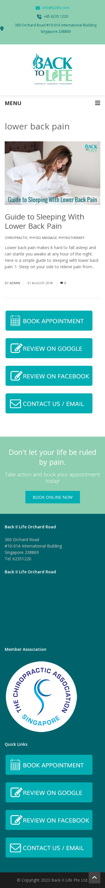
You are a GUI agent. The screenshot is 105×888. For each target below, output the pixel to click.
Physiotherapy (72, 237)
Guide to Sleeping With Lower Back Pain (44, 221)
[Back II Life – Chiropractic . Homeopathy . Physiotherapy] (52, 70)
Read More (15, 273)
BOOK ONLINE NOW (53, 497)
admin (15, 283)
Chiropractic (16, 237)
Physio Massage (43, 237)
